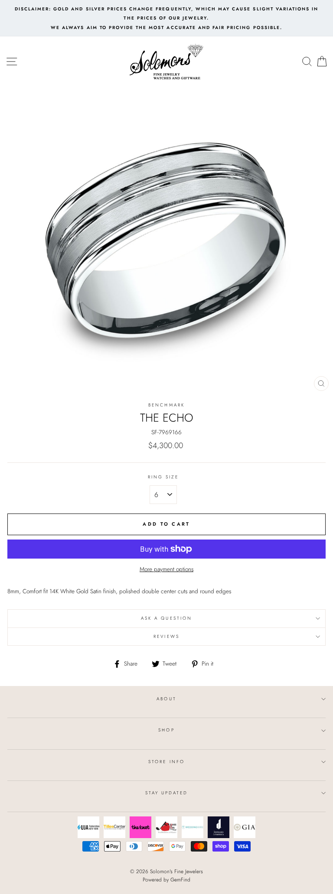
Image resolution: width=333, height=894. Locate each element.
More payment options (166, 569)
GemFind (180, 880)
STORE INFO (166, 761)
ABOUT (166, 699)
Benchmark (166, 405)
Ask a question (166, 618)
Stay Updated (166, 793)
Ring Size (163, 477)
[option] (166, 18)
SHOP (166, 730)
